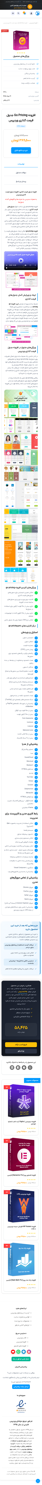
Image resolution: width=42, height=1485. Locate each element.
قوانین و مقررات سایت (21, 1317)
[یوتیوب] (13, 1352)
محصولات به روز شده (21, 1321)
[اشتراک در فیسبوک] (18, 1067)
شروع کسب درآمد (21, 1045)
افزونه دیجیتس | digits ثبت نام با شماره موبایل (22, 1123)
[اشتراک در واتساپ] (30, 1067)
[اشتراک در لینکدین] (12, 1067)
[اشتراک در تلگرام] (24, 1067)
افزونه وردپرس (33, 23)
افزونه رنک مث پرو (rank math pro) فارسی (21, 1280)
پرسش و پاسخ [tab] (21, 181)
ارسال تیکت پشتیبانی (21, 1387)
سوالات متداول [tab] (21, 173)
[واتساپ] (18, 1352)
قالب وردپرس (21, 1338)
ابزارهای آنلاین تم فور (22, 1325)
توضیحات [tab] (21, 164)
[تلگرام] (24, 1352)
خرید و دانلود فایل (21, 150)
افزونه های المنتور (20, 1346)
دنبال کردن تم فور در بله (21, 1359)
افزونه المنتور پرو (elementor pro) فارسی (21, 1175)
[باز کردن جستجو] (18, 13)
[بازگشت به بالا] (38, 1481)
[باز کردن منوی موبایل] (13, 13)
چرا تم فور (21, 1051)
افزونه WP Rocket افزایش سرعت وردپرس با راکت (21, 1228)
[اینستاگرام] (29, 1352)
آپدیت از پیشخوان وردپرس (20, 1313)
